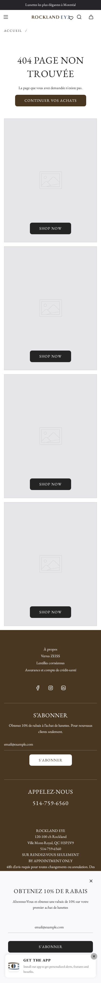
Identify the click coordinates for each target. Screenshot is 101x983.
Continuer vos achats (51, 100)
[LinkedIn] (63, 688)
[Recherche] (79, 17)
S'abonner (50, 760)
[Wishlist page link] (71, 18)
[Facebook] (38, 688)
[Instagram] (51, 688)
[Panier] (91, 17)
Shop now (50, 228)
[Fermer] (91, 881)
